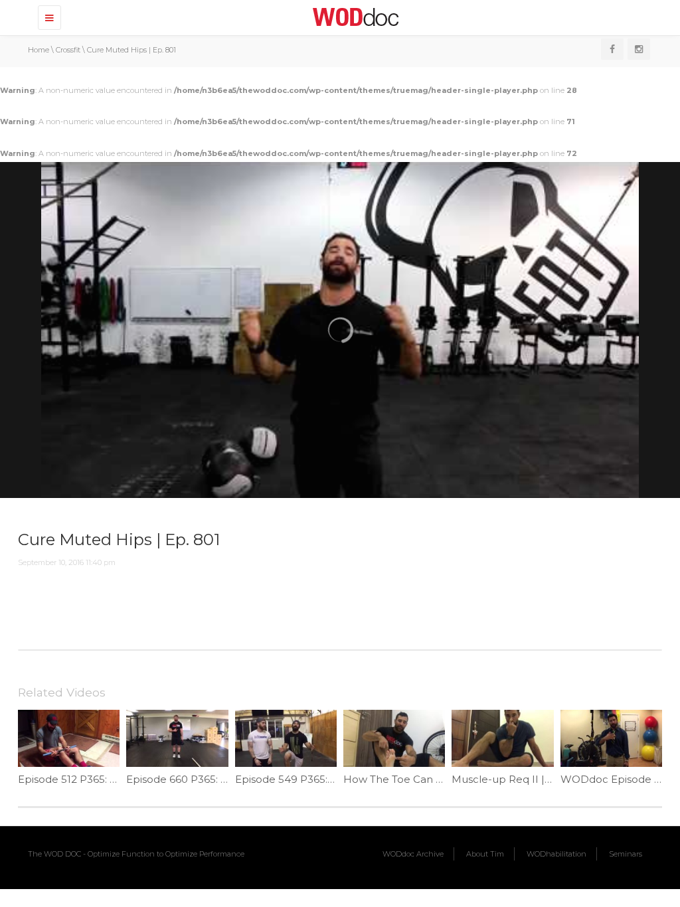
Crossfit (68, 49)
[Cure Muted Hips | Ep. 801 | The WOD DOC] (353, 16)
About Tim (485, 854)
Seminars (625, 854)
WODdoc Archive (413, 854)
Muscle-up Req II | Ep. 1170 (519, 779)
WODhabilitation (556, 854)
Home (38, 49)
